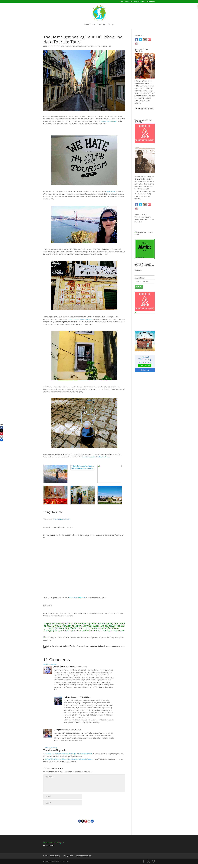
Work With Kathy (139, 1)
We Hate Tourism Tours (109, 121)
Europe (72, 46)
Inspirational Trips (82, 46)
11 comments (106, 46)
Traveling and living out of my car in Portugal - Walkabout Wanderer (68, 754)
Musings (111, 24)
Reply (120, 668)
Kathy (47, 46)
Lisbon (91, 46)
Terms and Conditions (83, 856)
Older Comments (50, 664)
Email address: (140, 278)
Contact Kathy (150, 1)
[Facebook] (79, 821)
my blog (65, 628)
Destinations (88, 24)
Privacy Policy (68, 856)
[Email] (89, 821)
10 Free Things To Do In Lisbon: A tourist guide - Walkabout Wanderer (69, 759)
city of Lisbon (110, 192)
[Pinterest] (85, 821)
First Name (138, 270)
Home (121, 1)
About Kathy (128, 1)
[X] (82, 821)
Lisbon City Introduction (61, 519)
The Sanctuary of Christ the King (80, 319)
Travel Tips (101, 24)
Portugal (98, 46)
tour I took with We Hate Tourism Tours (95, 457)
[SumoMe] (92, 821)
